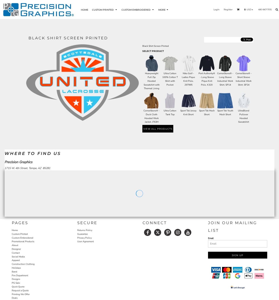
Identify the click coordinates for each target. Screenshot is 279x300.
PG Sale (16, 282)
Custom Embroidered (22, 237)
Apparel (16, 260)
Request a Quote (20, 290)
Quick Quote (18, 286)
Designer (16, 249)
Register (228, 9)
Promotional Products (23, 241)
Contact (16, 252)
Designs (16, 279)
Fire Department (20, 275)
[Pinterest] (167, 232)
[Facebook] (147, 232)
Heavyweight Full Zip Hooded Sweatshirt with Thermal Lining (152, 81)
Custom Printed (20, 234)
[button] (105, 9)
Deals (15, 297)
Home (15, 230)
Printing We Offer (21, 294)
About (15, 245)
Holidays (16, 267)
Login (216, 9)
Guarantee (82, 234)
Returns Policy (84, 230)
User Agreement (85, 241)
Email (211, 238)
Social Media (18, 256)
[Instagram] (177, 232)
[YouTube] (187, 232)
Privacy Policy (84, 237)
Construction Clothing (23, 264)
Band (14, 271)
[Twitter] (157, 232)
